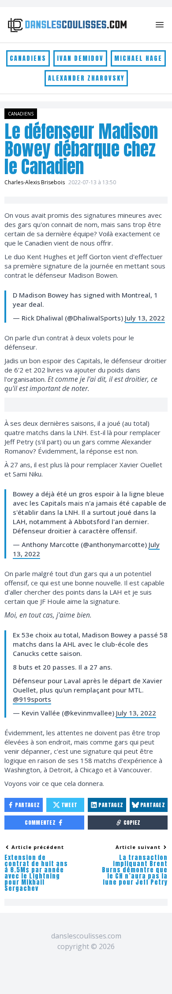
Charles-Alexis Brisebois (34, 182)
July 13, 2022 (145, 317)
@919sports (32, 699)
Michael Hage (138, 58)
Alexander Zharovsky (86, 78)
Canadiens (28, 58)
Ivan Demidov (80, 58)
